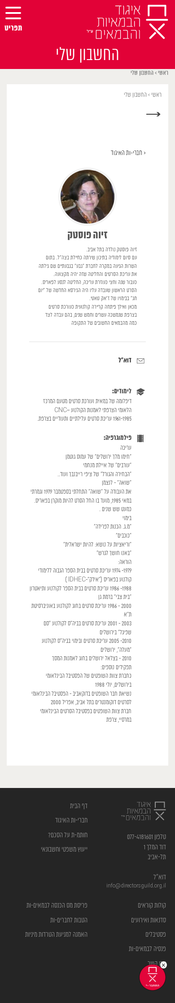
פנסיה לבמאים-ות (147, 949)
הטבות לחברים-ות (69, 920)
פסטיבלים (155, 934)
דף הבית (79, 806)
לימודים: (121, 391)
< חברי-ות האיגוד (128, 153)
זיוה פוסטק (87, 235)
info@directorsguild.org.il (136, 886)
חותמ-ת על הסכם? (68, 835)
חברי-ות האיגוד (71, 820)
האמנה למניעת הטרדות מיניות (56, 934)
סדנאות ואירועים (148, 920)
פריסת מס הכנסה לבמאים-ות (57, 905)
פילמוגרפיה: (117, 438)
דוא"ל (124, 361)
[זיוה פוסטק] (87, 197)
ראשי (163, 73)
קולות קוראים (152, 905)
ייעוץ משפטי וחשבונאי (64, 849)
